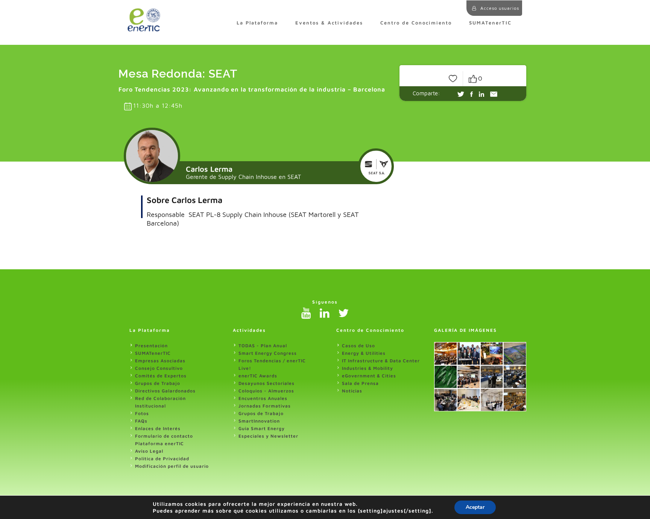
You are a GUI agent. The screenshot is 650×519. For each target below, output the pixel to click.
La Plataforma (257, 23)
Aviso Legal (149, 451)
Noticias (352, 391)
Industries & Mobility (367, 368)
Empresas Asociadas (160, 360)
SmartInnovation (259, 421)
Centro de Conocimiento (416, 23)
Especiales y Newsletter (268, 436)
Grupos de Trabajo (157, 383)
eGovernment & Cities (369, 376)
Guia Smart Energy (261, 428)
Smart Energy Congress (267, 353)
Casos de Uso (358, 345)
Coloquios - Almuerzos (266, 391)
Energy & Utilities (364, 353)
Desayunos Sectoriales (266, 383)
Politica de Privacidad (162, 458)
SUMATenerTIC (490, 23)
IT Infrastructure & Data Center (381, 360)
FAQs (141, 421)
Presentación (151, 345)
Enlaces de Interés (158, 428)
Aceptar (475, 507)
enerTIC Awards (257, 376)
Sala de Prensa (360, 383)
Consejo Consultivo (159, 368)
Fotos (142, 413)
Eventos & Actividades (329, 23)
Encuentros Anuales (262, 398)
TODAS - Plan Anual (262, 345)
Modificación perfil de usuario (172, 466)
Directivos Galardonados (165, 391)
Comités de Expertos (161, 376)
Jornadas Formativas (264, 406)
